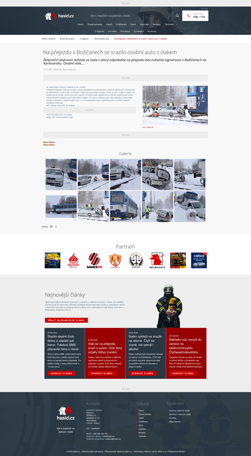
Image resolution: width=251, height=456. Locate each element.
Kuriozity (152, 31)
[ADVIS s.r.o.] (122, 260)
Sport (133, 24)
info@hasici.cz (108, 436)
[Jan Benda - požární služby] (163, 260)
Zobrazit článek (61, 373)
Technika (168, 24)
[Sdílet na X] (56, 226)
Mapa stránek (175, 421)
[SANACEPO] (80, 260)
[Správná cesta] (101, 260)
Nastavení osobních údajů (180, 414)
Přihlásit (204, 8)
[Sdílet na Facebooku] (51, 226)
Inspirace (144, 24)
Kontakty (172, 418)
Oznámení (139, 31)
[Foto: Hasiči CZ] (175, 105)
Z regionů (99, 31)
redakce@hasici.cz (113, 439)
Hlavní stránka (48, 38)
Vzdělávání (121, 24)
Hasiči (109, 24)
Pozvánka (125, 31)
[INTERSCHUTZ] (143, 260)
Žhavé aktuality (94, 24)
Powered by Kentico (176, 451)
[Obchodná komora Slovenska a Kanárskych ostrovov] (205, 260)
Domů (81, 24)
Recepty (157, 24)
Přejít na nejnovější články (66, 320)
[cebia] (184, 260)
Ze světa (112, 31)
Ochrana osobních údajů (179, 410)
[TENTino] (59, 260)
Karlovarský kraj (101, 38)
